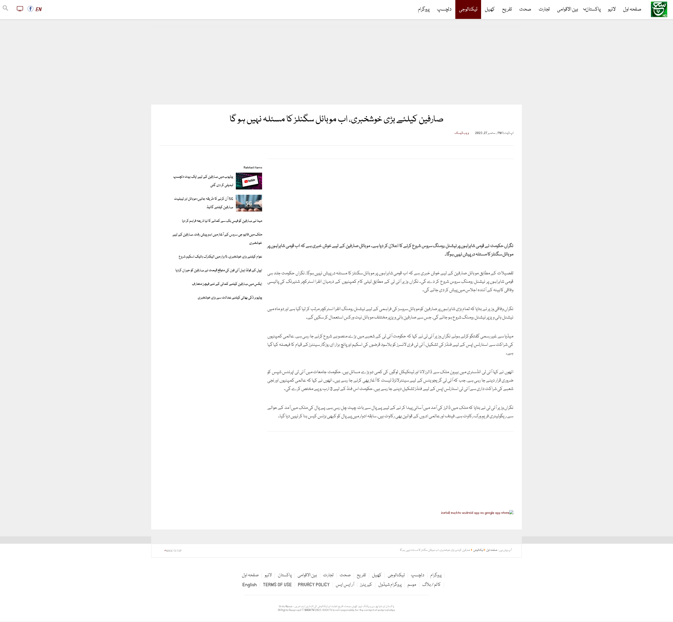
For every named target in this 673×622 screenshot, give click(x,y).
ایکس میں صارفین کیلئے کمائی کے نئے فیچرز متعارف (227, 284)
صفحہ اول (632, 9)
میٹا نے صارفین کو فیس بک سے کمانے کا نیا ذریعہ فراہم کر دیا (222, 221)
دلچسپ (444, 9)
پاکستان (593, 9)
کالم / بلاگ (431, 584)
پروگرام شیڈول (389, 584)
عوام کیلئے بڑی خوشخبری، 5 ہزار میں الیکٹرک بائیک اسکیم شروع (220, 257)
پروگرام (424, 9)
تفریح (507, 9)
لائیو (612, 9)
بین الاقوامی (567, 9)
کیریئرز (366, 584)
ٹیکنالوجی (468, 9)
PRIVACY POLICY (314, 584)
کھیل (490, 9)
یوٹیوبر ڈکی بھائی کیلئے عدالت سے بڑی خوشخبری (230, 298)
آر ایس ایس (345, 584)
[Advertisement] (336, 65)
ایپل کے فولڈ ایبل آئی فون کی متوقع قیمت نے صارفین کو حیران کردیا (218, 270)
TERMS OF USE (277, 584)
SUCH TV (309, 610)
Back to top (174, 551)
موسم (411, 584)
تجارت (544, 9)
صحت (525, 9)
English (249, 584)
